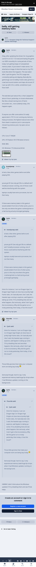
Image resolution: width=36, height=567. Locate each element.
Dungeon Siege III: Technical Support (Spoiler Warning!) (19, 40)
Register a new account (18, 506)
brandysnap (10, 166)
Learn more (3, 3)
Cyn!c (6, 38)
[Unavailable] (6, 152)
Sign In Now (18, 511)
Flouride (9, 318)
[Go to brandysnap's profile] (3, 167)
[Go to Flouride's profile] (3, 319)
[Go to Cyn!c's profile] (3, 40)
